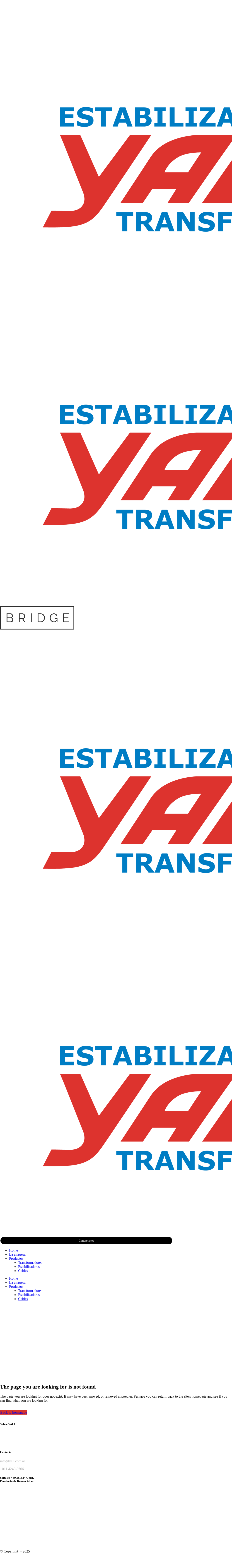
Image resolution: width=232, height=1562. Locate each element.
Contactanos (86, 1240)
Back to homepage (13, 1412)
